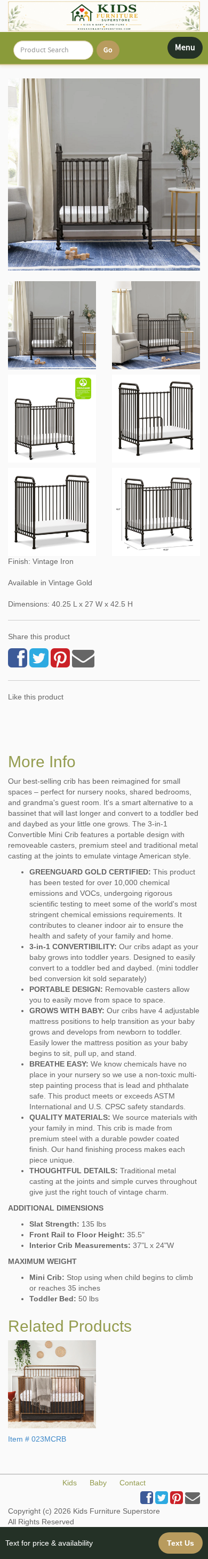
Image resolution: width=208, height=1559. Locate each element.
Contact (132, 1482)
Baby (98, 1482)
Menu (188, 50)
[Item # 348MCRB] (52, 325)
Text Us (180, 1543)
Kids (69, 1482)
